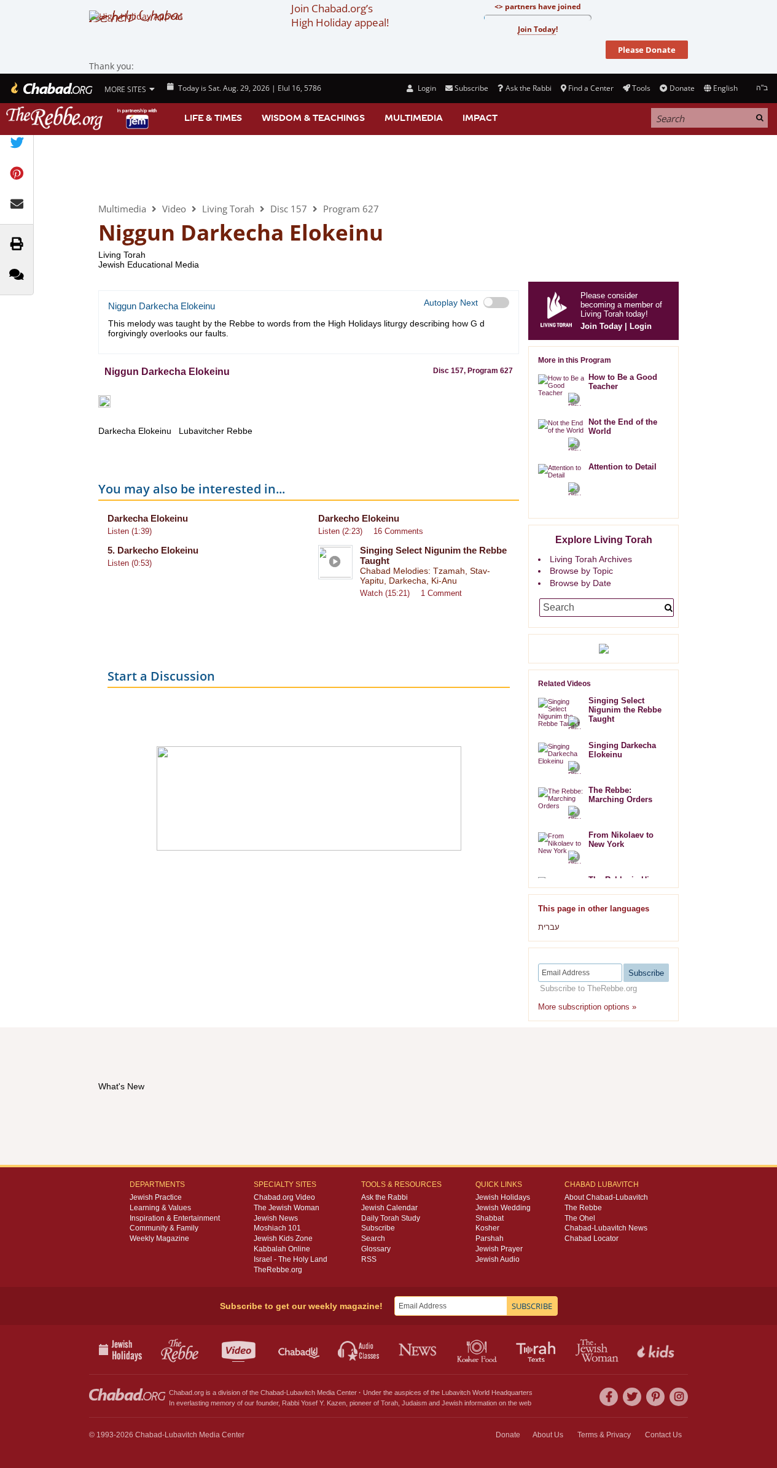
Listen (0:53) (129, 563)
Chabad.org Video (284, 1197)
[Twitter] (632, 1397)
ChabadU (299, 1349)
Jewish (452, 1403)
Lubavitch (300, 1392)
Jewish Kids (656, 1349)
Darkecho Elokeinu (358, 518)
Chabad (272, 1392)
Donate (682, 88)
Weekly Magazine (159, 1238)
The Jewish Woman (286, 1207)
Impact (480, 117)
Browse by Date (580, 583)
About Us (548, 1435)
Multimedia (414, 117)
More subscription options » (587, 1006)
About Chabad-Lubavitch (606, 1197)
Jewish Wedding (503, 1207)
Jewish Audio (497, 1259)
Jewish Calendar (389, 1207)
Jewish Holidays (502, 1197)
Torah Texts (537, 1349)
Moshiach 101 (277, 1228)
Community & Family (164, 1228)
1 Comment (441, 593)
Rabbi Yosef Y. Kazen (314, 1403)
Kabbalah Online (282, 1249)
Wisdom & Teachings (313, 117)
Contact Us (663, 1435)
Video (174, 209)
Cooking (478, 1349)
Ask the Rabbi (528, 88)
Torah (389, 1403)
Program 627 (351, 209)
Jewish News (276, 1218)
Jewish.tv (239, 1349)
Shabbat (489, 1218)
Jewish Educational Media (148, 264)
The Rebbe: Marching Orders (620, 795)
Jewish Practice (156, 1197)
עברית (549, 927)
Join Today (601, 326)
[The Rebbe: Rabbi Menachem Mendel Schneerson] (83, 118)
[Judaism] (50, 88)
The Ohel (579, 1218)
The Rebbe (583, 1207)
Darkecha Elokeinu (147, 518)
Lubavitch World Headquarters (487, 1392)
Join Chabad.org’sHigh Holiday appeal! (340, 15)
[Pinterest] (655, 1397)
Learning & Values (160, 1207)
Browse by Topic (581, 571)
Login (425, 88)
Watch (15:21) (385, 593)
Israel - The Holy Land (290, 1259)
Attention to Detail (622, 466)
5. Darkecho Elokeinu (152, 550)
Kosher (487, 1228)
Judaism (414, 1403)
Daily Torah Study (390, 1218)
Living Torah (148, 168)
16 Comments (398, 531)
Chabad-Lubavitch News (605, 1228)
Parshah (489, 1238)
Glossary (376, 1249)
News (418, 1349)
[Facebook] (608, 1397)
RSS (369, 1259)
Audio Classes (359, 1349)
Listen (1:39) (129, 531)
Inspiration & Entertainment (175, 1218)
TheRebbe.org (278, 1269)
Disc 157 (288, 209)
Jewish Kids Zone (283, 1238)
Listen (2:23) (340, 531)
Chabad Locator (591, 1238)
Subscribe (378, 1228)
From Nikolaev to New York (621, 839)
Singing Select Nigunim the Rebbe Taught (625, 710)
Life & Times (213, 117)
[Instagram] (679, 1397)
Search (373, 1238)
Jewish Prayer (499, 1249)
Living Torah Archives (591, 559)
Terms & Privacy (604, 1435)
